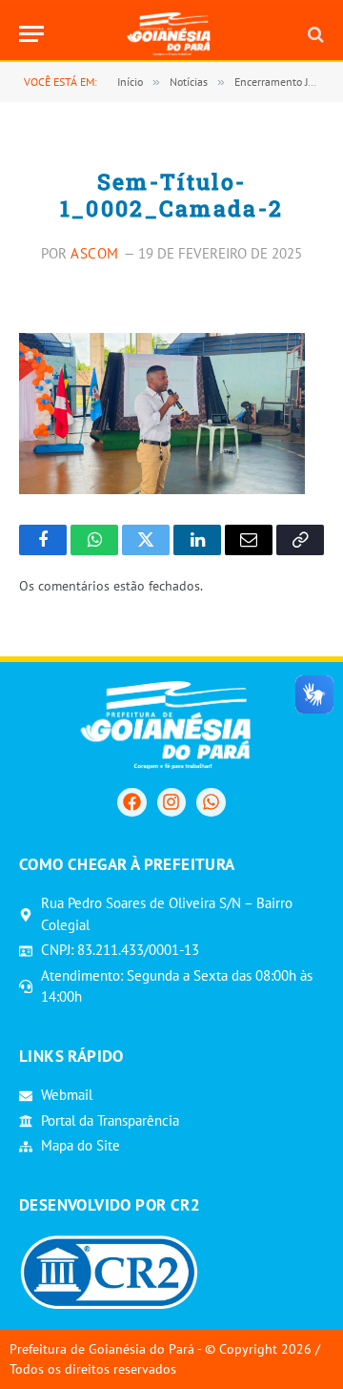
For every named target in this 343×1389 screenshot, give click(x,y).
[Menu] (31, 33)
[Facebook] (131, 802)
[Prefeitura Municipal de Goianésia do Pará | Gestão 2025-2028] (172, 34)
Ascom (95, 253)
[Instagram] (171, 802)
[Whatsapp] (210, 802)
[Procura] (314, 33)
